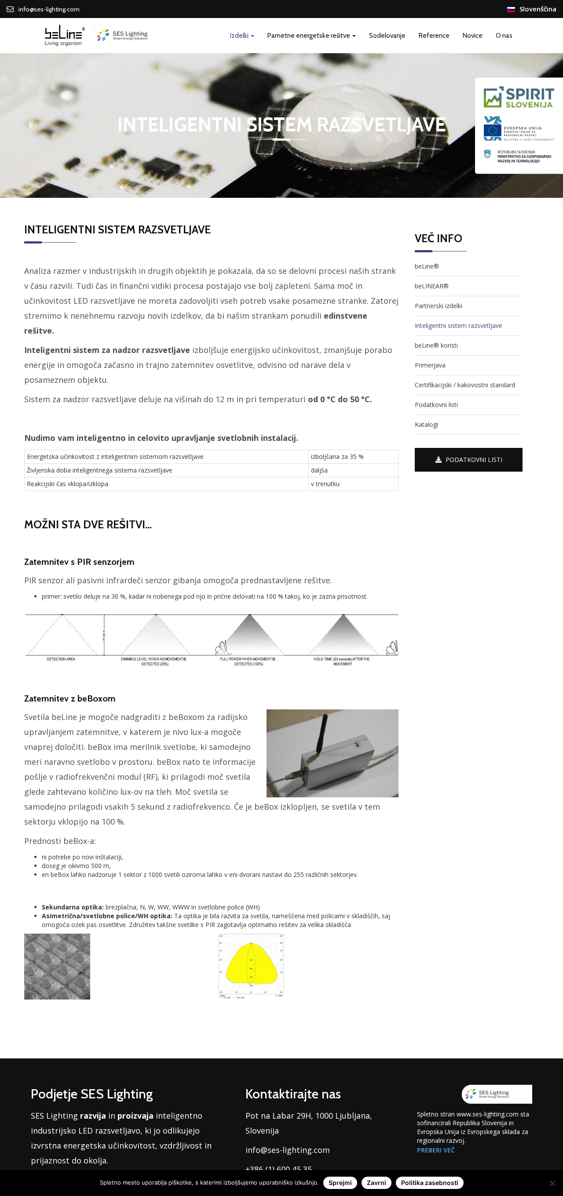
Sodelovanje (387, 36)
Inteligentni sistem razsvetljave (458, 325)
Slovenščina (537, 8)
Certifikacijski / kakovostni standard (465, 385)
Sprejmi (340, 1182)
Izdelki (240, 36)
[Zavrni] (552, 1183)
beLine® (427, 266)
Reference (434, 36)
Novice (473, 36)
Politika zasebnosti (429, 1182)
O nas (504, 36)
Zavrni (376, 1182)
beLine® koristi (436, 345)
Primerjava (430, 365)
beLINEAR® (432, 286)
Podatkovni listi (436, 404)
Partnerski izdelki (438, 306)
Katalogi (426, 424)
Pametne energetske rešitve (309, 36)
